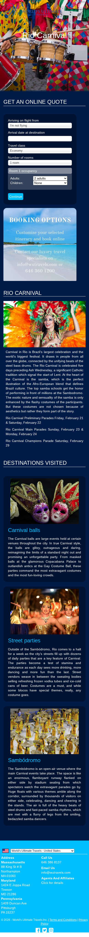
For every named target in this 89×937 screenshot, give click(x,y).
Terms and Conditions (63, 919)
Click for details (52, 883)
